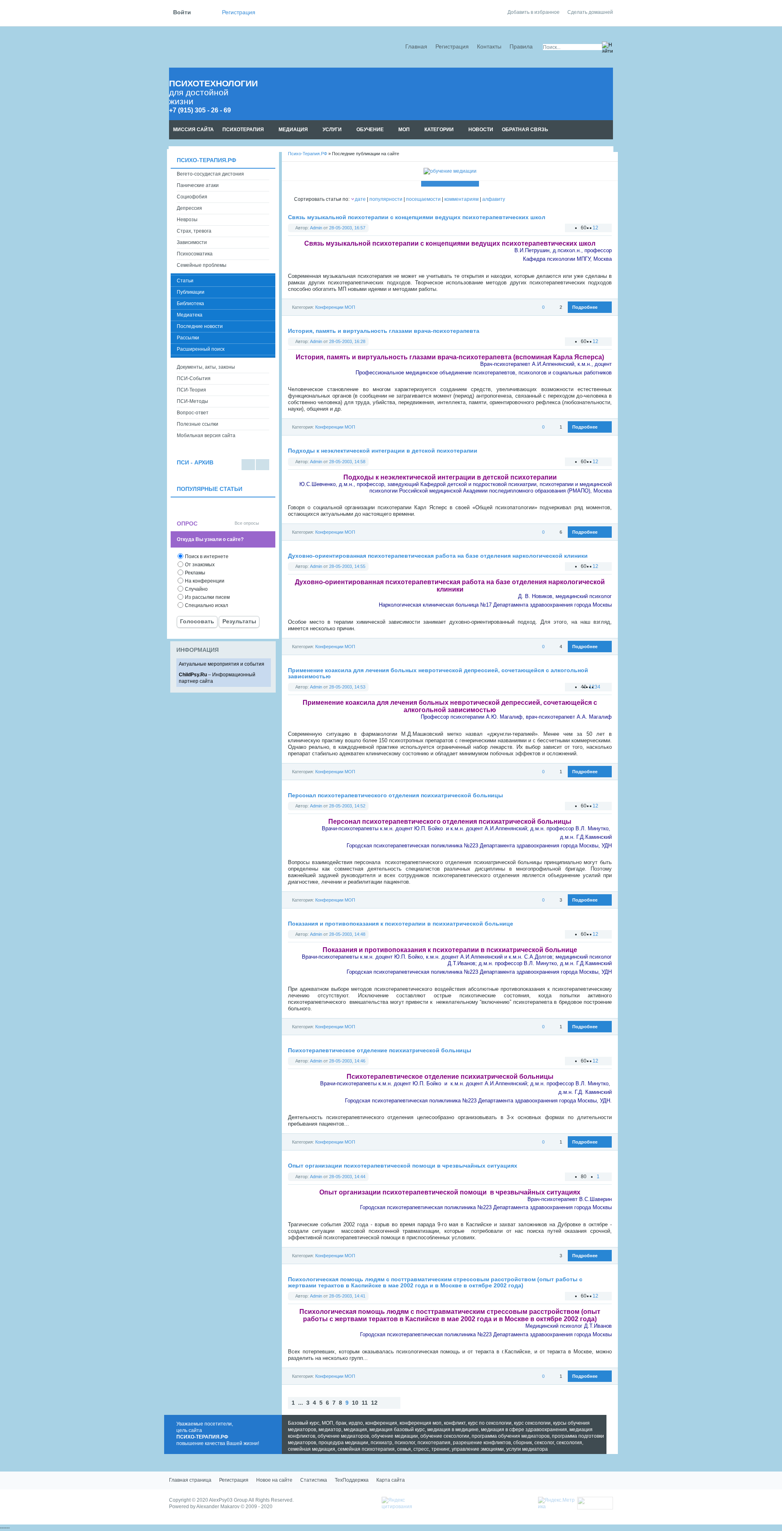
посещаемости (423, 199)
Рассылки (188, 338)
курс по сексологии (490, 1423)
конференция (381, 1423)
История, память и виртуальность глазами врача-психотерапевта (383, 331)
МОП (327, 1423)
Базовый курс (303, 1423)
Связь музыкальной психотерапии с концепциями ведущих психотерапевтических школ (416, 217)
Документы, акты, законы (206, 367)
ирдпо (356, 1423)
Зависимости (192, 242)
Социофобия (192, 197)
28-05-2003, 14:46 (347, 1060)
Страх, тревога (194, 231)
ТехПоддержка (352, 1480)
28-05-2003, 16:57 (347, 227)
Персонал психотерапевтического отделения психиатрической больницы (395, 795)
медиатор (330, 1429)
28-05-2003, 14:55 (347, 566)
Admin (316, 227)
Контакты (489, 47)
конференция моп (421, 1423)
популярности (385, 199)
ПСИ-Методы (192, 401)
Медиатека (189, 315)
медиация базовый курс (397, 1429)
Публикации (190, 292)
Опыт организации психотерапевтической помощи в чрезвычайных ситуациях (402, 1166)
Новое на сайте (274, 1480)
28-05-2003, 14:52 (347, 805)
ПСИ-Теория (191, 390)
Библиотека (190, 303)
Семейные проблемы (201, 265)
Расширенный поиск (200, 349)
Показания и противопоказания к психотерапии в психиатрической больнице (400, 924)
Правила (521, 47)
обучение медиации (394, 1436)
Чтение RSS (609, 130)
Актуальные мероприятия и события (221, 664)
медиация (355, 1429)
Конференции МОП (335, 307)
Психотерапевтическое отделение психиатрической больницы (379, 1050)
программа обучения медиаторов (510, 1436)
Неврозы (187, 219)
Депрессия (189, 208)
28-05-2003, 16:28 (347, 341)
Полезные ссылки (197, 424)
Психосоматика (195, 254)
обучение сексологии (444, 1436)
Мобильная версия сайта (206, 435)
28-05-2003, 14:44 (347, 1176)
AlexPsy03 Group (228, 1500)
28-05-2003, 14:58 (347, 461)
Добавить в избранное (533, 12)
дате (360, 199)
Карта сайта (390, 1480)
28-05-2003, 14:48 (347, 934)
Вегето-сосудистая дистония (210, 174)
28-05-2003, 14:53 (347, 686)
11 (365, 1403)
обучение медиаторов (343, 1436)
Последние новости (200, 326)
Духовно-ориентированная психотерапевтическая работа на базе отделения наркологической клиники (438, 556)
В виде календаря (262, 464)
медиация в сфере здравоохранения (524, 1429)
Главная (416, 47)
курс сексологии (532, 1423)
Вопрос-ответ (193, 413)
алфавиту (493, 199)
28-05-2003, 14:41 (347, 1295)
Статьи (185, 281)
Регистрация (238, 12)
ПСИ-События (194, 378)
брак (341, 1423)
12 (374, 1403)
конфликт (455, 1423)
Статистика (313, 1480)
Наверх (408, 1403)
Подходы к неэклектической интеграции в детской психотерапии (382, 451)
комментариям (461, 199)
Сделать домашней (590, 12)
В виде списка (248, 464)
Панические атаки (198, 185)
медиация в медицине (453, 1429)
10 (355, 1403)
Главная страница (190, 1480)
